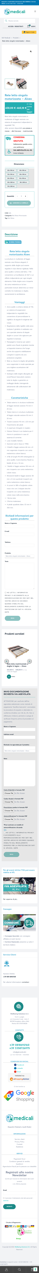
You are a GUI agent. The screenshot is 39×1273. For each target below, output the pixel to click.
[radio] (10, 170)
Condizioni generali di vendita (19, 1161)
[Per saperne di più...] (19, 894)
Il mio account (6, 1269)
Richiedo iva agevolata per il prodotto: (16, 745)
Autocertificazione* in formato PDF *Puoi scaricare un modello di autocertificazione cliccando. (19, 832)
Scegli (13, 676)
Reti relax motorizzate (19, 215)
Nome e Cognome (11, 523)
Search (19, 1269)
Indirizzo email (9, 734)
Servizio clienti (19, 1139)
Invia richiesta (18, 153)
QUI (5, 830)
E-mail (7, 531)
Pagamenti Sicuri (19, 1159)
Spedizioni (19, 1164)
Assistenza (19, 1147)
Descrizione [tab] (11, 234)
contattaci (25, 982)
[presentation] (6, 661)
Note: (5, 759)
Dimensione (19, 164)
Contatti (19, 1144)
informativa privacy (25, 833)
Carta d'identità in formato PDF (14, 790)
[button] (30, 51)
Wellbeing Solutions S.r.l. (22, 1247)
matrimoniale (28, 131)
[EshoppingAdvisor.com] (19, 1082)
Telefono (8, 542)
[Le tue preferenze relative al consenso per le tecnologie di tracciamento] (35, 1269)
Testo (6, 561)
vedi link (5, 1201)
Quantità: (10, 196)
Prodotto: (8, 553)
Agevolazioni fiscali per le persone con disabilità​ (19, 1166)
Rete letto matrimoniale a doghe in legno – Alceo (17, 665)
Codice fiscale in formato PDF (13, 799)
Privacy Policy (19, 1142)
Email (5, 1190)
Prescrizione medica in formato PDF (16, 807)
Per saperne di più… (10, 899)
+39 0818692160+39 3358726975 (19, 1046)
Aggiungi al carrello (20, 203)
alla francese (16, 131)
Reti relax (11, 218)
